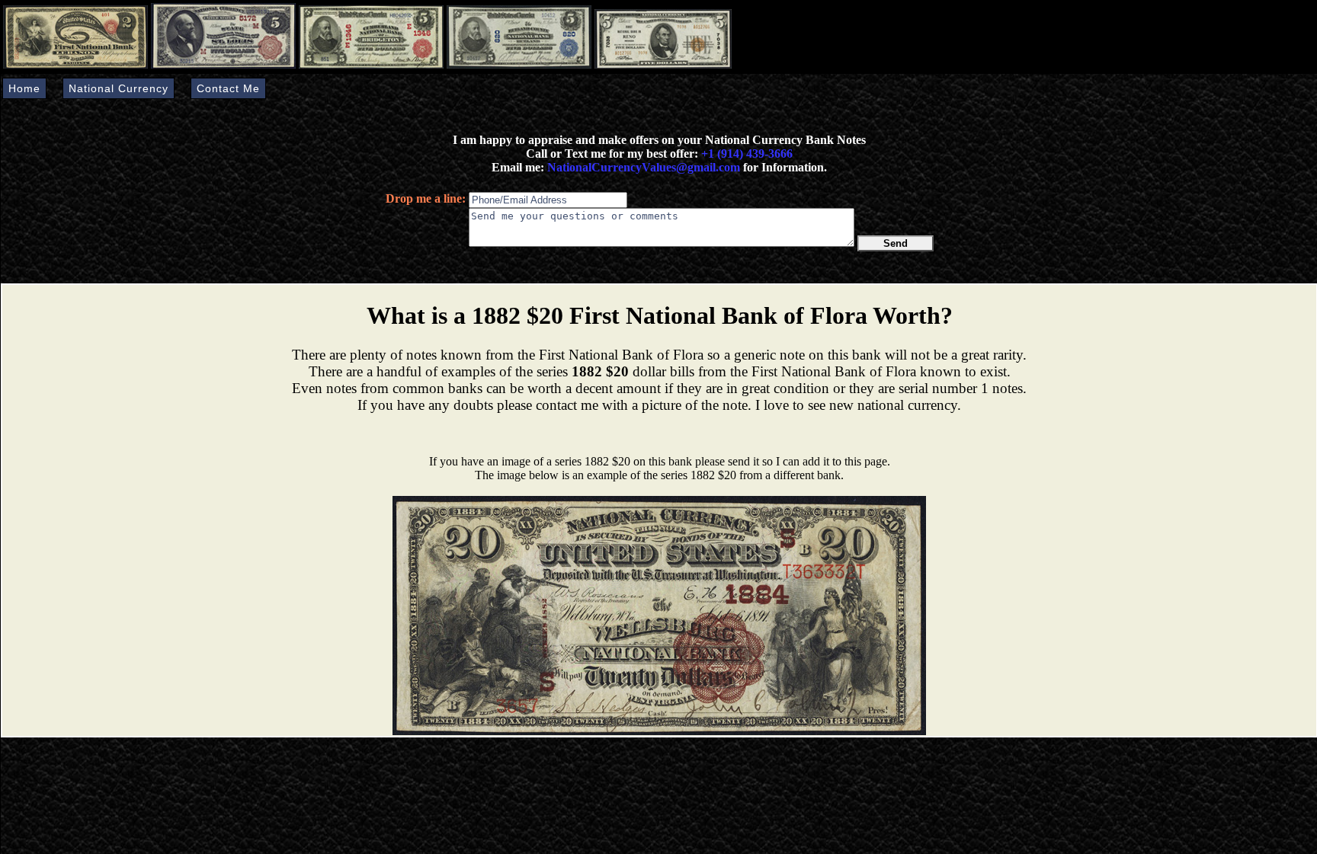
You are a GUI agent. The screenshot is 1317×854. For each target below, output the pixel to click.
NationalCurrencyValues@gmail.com (642, 167)
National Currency (118, 88)
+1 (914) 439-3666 (747, 153)
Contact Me (228, 88)
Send (895, 243)
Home (24, 88)
